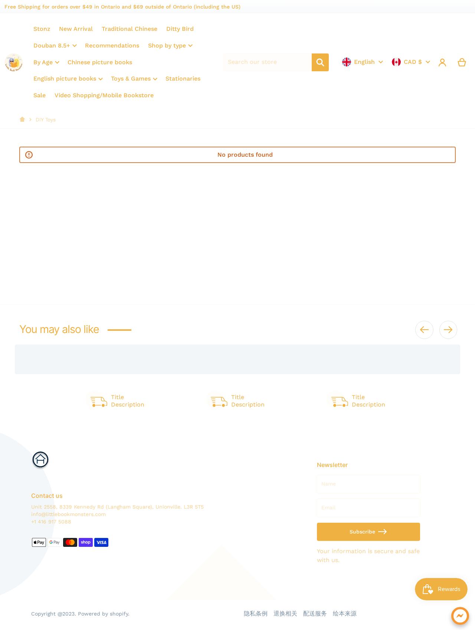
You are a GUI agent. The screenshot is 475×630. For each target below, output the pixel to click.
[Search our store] (320, 62)
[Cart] (462, 62)
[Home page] (22, 120)
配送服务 (315, 613)
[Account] (442, 62)
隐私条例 (256, 613)
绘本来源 (345, 613)
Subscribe (362, 532)
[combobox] (267, 62)
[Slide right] (448, 330)
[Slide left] (424, 330)
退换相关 (285, 613)
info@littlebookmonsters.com (68, 514)
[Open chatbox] (460, 616)
